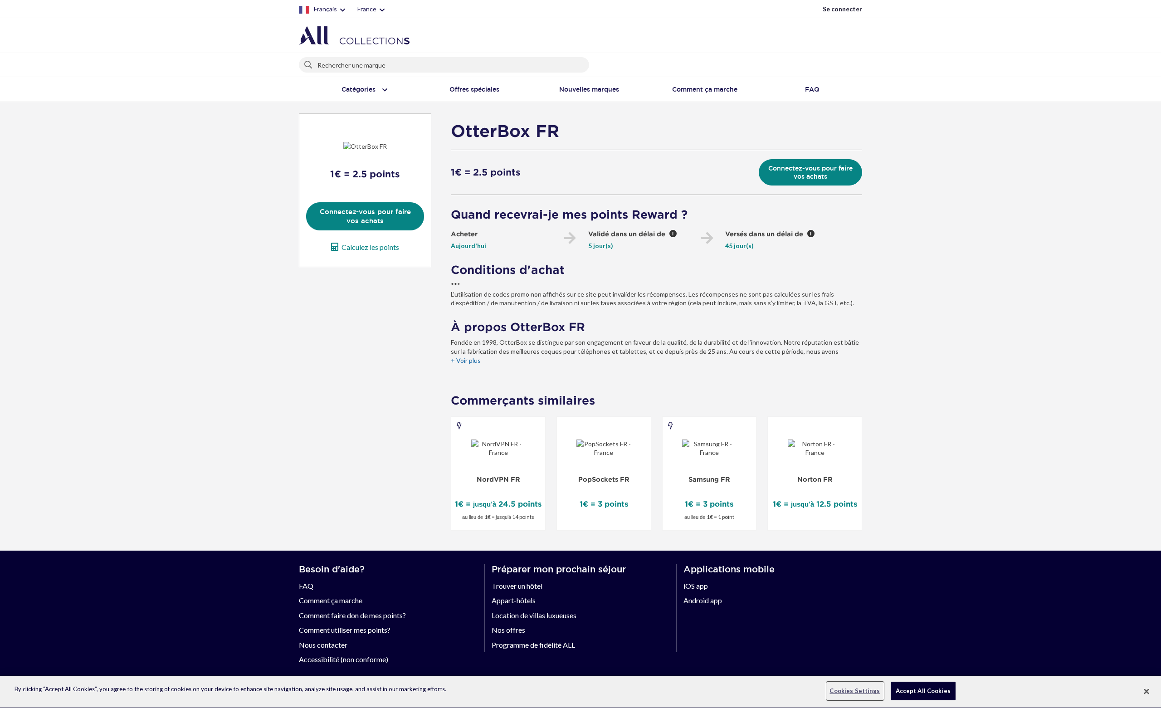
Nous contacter (323, 644)
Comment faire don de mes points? (352, 615)
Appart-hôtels (514, 600)
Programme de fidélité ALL (533, 644)
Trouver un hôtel (517, 585)
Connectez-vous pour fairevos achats (365, 216)
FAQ (306, 585)
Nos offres (508, 629)
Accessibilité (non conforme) (343, 659)
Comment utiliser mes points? (344, 629)
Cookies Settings (854, 690)
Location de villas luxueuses (534, 615)
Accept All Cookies (923, 690)
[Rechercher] (308, 63)
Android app (702, 600)
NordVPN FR (498, 479)
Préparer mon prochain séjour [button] (559, 569)
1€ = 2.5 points (486, 172)
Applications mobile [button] (729, 569)
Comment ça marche (330, 600)
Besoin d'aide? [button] (332, 569)
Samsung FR (709, 479)
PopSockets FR (603, 479)
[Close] (1146, 691)
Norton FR (815, 479)
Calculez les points (370, 247)
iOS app (695, 585)
